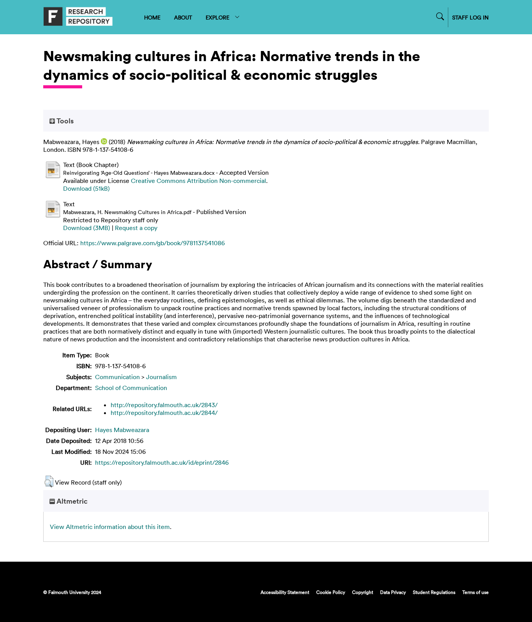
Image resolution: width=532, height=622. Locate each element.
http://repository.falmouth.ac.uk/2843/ (164, 405)
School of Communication (131, 388)
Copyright (362, 592)
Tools (64, 120)
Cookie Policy (330, 592)
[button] (48, 481)
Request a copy (136, 228)
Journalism (161, 377)
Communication (117, 377)
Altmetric (71, 501)
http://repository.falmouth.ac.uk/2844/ (164, 412)
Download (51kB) (86, 188)
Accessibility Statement (285, 592)
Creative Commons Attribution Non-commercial (198, 180)
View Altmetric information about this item (110, 527)
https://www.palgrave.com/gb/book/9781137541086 (152, 243)
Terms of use (475, 592)
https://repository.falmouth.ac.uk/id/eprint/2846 (162, 462)
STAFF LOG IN (470, 17)
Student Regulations (434, 592)
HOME (152, 17)
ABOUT (183, 17)
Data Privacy (393, 592)
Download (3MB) (86, 228)
